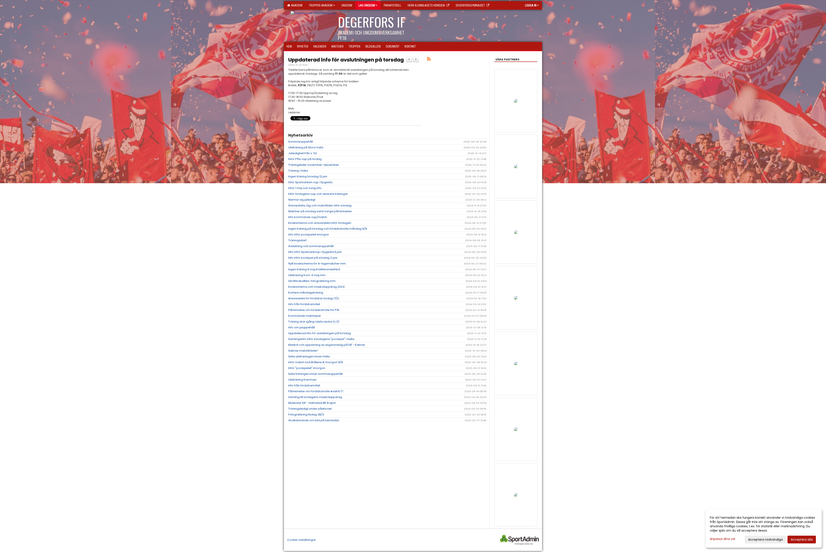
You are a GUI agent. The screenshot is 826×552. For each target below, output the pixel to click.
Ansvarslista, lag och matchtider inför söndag (319, 205)
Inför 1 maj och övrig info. (305, 188)
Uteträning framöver (302, 380)
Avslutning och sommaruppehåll (311, 246)
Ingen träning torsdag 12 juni (307, 176)
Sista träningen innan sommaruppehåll (315, 374)
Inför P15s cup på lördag (305, 159)
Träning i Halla (298, 171)
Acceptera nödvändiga (765, 539)
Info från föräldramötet (304, 304)
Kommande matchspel (304, 316)
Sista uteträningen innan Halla (309, 356)
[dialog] (764, 528)
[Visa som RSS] (429, 60)
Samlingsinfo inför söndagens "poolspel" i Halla (321, 339)
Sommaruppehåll (300, 142)
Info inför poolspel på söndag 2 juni (312, 258)
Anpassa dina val (722, 539)
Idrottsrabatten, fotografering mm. (312, 281)
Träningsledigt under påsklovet (310, 409)
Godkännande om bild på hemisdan (313, 420)
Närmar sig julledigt (301, 200)
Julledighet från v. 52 (302, 153)
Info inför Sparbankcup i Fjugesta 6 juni (315, 252)
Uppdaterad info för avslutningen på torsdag (346, 59)
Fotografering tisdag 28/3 (306, 414)
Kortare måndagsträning (305, 293)
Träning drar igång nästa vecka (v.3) (313, 322)
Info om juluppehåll (301, 327)
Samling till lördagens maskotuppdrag (315, 397)
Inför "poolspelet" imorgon (306, 368)
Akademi (296, 5)
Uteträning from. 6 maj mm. (307, 275)
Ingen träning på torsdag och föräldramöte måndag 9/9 (327, 229)
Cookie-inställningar (301, 540)
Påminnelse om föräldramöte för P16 (313, 310)
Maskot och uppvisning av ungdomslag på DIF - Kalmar (326, 345)
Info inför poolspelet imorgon (308, 234)
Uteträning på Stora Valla (305, 147)
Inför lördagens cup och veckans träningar (318, 194)
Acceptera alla (802, 539)
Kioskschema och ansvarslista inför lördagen (319, 223)
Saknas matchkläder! (303, 351)
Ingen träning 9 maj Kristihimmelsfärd (314, 269)
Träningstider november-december (313, 165)
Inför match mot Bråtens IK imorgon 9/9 (315, 362)
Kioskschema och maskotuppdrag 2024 (316, 287)
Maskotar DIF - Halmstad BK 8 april (312, 403)
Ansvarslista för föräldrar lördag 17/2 (313, 298)
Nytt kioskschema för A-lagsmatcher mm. (317, 263)
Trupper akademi (321, 5)
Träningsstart (297, 240)
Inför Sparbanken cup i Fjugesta (310, 182)
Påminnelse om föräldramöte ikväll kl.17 (315, 391)
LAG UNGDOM (367, 5)
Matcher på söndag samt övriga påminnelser (320, 211)
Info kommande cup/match (307, 217)
